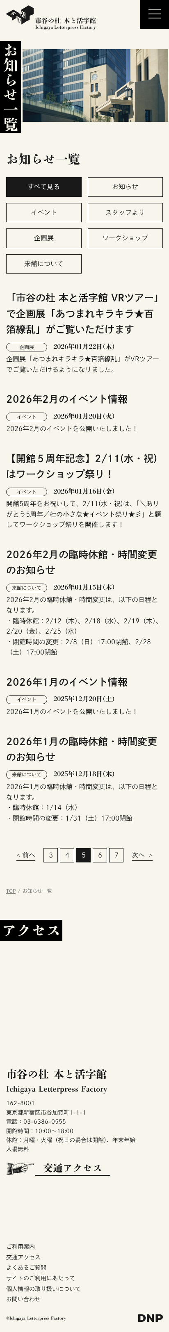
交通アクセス (72, 1168)
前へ (28, 855)
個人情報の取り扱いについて (43, 1289)
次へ (138, 855)
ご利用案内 (20, 1247)
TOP (11, 890)
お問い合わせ (23, 1299)
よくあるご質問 (26, 1267)
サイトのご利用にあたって (40, 1278)
